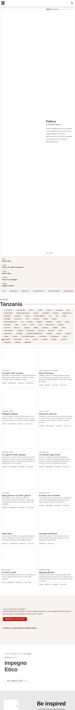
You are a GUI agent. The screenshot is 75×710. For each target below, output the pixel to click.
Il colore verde (9, 572)
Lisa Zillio (5, 371)
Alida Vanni (6, 570)
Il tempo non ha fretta (49, 495)
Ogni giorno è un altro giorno (16, 495)
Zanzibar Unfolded (48, 533)
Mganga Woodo (46, 572)
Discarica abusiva (48, 414)
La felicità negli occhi (49, 455)
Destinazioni (53, 291)
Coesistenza (38, 291)
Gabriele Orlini (7, 411)
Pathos (51, 121)
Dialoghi (13, 291)
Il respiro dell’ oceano (12, 373)
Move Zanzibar (46, 373)
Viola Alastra (44, 452)
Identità (25, 291)
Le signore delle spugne (14, 455)
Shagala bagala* (10, 414)
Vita (3, 291)
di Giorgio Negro (53, 124)
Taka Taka (7, 533)
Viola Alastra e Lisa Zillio (48, 371)
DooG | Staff (44, 411)
